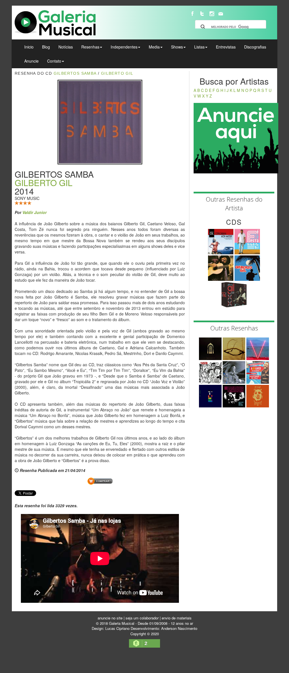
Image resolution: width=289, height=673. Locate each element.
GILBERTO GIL (44, 182)
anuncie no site (110, 618)
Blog (46, 47)
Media (154, 47)
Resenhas (90, 47)
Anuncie (31, 61)
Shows (177, 47)
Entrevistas (226, 47)
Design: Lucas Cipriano (111, 628)
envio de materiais (177, 618)
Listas (199, 47)
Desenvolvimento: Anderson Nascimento (164, 628)
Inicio (29, 47)
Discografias (255, 47)
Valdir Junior (34, 212)
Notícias (65, 47)
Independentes (124, 47)
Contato (54, 61)
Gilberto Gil (117, 73)
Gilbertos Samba (75, 73)
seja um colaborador (142, 618)
